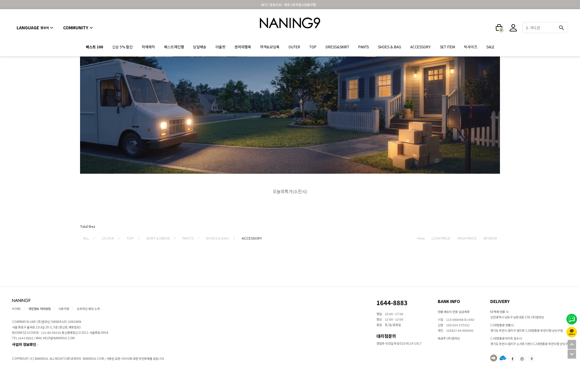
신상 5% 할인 (122, 46)
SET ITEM (447, 46)
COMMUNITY (75, 27)
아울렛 (220, 46)
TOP (313, 46)
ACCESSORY (420, 46)
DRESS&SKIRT (337, 46)
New (421, 238)
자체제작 (148, 46)
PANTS (363, 46)
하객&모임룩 (269, 46)
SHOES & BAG (389, 46)
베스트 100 (94, 46)
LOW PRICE (441, 238)
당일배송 (199, 46)
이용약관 (63, 308)
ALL (86, 238)
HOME (16, 308)
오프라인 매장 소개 (88, 308)
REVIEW (490, 238)
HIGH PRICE (467, 238)
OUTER (294, 46)
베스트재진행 (174, 46)
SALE (490, 46)
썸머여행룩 (242, 46)
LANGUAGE (33, 27)
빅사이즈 (470, 46)
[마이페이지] (513, 28)
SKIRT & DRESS (158, 238)
